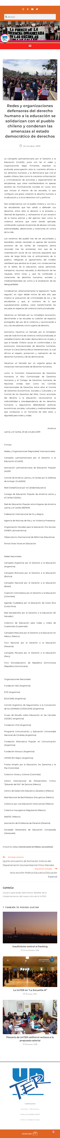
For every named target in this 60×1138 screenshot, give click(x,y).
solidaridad (47, 847)
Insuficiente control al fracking (30, 946)
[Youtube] (32, 9)
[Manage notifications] (53, 1132)
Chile (15, 847)
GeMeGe (8, 887)
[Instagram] (23, 9)
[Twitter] (37, 9)
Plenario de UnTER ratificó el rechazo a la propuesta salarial (30, 1039)
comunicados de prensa (29, 847)
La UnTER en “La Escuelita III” (30, 990)
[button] (30, 45)
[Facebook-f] (28, 9)
